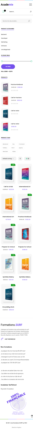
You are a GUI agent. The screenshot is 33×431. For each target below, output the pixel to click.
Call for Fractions (16, 97)
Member (5, 151)
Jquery (21, 148)
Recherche (29, 21)
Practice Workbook (17, 84)
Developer (4, 38)
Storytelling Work (8, 307)
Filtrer (8, 66)
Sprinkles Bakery (8, 277)
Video (14, 151)
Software (4, 46)
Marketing (4, 42)
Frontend (21, 144)
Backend (3, 34)
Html (12, 148)
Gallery (5, 148)
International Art (24, 187)
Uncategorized (5, 49)
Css (13, 144)
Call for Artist (15, 111)
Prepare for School (8, 247)
